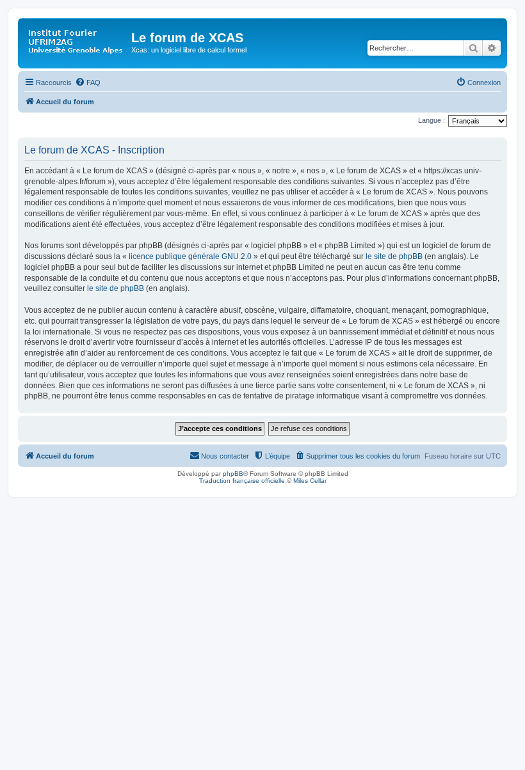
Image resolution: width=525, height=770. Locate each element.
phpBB (233, 473)
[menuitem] (88, 82)
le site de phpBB (394, 256)
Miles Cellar (310, 480)
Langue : (431, 120)
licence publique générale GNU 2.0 (190, 256)
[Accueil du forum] (76, 41)
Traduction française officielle (242, 480)
